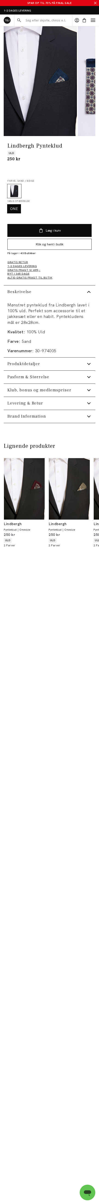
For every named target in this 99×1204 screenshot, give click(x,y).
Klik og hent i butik (49, 244)
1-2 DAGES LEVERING (17, 10)
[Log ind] (77, 20)
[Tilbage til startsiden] (7, 20)
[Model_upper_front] (40, 81)
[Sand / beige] (14, 191)
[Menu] (93, 20)
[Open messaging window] (87, 1192)
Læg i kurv (53, 230)
